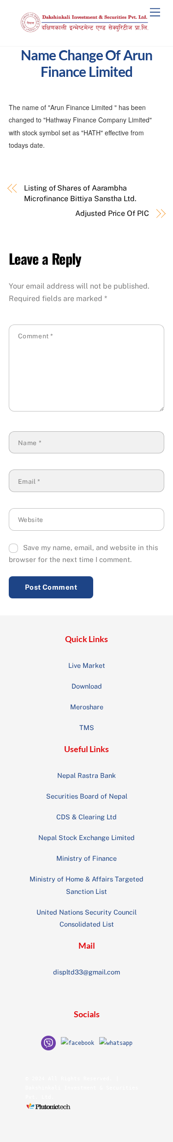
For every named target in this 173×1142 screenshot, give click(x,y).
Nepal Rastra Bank (86, 775)
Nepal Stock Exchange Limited (86, 837)
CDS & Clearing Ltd (86, 817)
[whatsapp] (115, 1042)
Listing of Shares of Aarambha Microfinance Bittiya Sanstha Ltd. (80, 193)
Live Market (86, 665)
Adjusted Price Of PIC (112, 213)
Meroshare (86, 707)
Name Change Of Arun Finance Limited (86, 63)
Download (87, 686)
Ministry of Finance (86, 858)
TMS (86, 727)
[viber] (48, 1042)
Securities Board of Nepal (86, 796)
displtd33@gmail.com (86, 972)
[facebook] (77, 1042)
